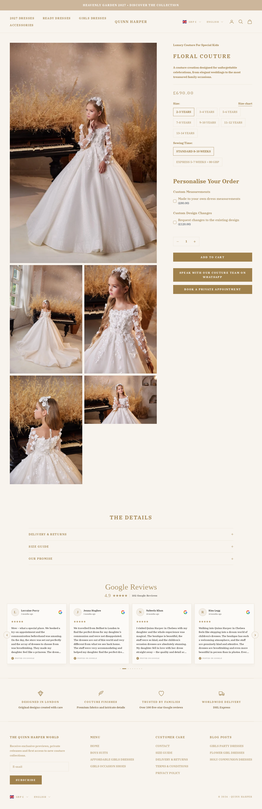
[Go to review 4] (130, 668)
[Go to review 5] (132, 668)
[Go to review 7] (137, 668)
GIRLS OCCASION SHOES (108, 766)
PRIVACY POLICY (168, 773)
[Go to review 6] (134, 668)
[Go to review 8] (139, 668)
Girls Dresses (92, 18)
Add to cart (213, 257)
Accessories (22, 25)
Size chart (245, 103)
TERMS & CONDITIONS (172, 766)
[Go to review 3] (126, 668)
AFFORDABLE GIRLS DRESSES (112, 759)
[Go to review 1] (120, 668)
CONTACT (163, 746)
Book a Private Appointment (212, 289)
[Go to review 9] (141, 668)
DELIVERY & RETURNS (172, 759)
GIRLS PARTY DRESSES (227, 746)
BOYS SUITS (99, 753)
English (213, 21)
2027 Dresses (22, 18)
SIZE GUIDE (164, 753)
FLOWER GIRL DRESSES (227, 753)
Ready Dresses (57, 18)
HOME (94, 746)
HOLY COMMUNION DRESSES (231, 759)
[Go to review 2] (122, 668)
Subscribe (26, 780)
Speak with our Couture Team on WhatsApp (213, 275)
